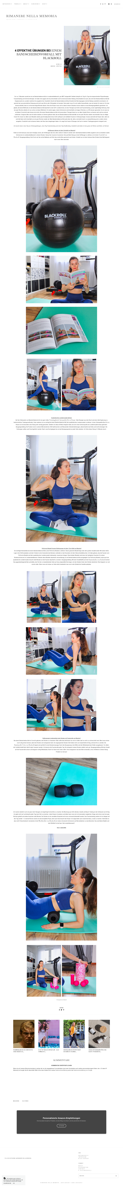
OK (14, 1183)
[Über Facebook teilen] (59, 1010)
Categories (7, 4)
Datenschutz (83, 1155)
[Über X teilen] (61, 1010)
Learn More (7, 1183)
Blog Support (83, 1158)
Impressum (82, 1157)
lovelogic (79, 1182)
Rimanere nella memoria (31, 16)
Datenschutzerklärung (62, 1070)
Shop (44, 4)
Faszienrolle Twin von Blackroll (24, 745)
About (25, 4)
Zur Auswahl (61, 1125)
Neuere (16, 1101)
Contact (81, 1168)
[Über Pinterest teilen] (63, 1010)
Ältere (26, 1101)
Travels (17, 4)
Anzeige (53, 66)
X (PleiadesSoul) (85, 1170)
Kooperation (83, 1167)
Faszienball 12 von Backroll (97, 560)
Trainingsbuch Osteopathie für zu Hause (62, 420)
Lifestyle (59, 66)
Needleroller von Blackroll (47, 821)
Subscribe (35, 4)
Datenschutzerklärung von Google (83, 1070)
